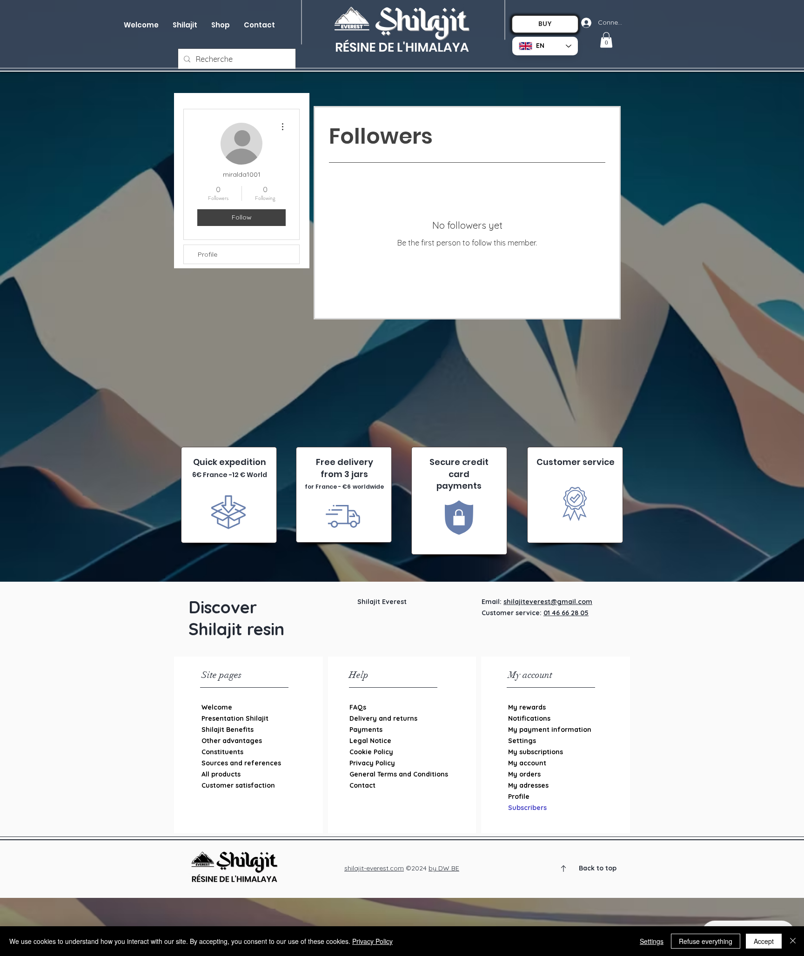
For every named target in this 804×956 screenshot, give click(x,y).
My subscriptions (535, 752)
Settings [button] (651, 941)
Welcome (216, 707)
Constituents (222, 752)
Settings (522, 741)
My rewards (527, 707)
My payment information (549, 729)
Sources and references (241, 763)
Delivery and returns (383, 718)
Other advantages (231, 741)
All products (221, 774)
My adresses (528, 785)
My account (527, 763)
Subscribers (527, 807)
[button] (220, 25)
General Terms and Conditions (397, 774)
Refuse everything (705, 941)
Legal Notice (370, 741)
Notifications (529, 718)
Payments (365, 729)
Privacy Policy (372, 763)
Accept (764, 941)
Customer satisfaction (238, 785)
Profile (207, 254)
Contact (362, 785)
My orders (524, 774)
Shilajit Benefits (227, 729)
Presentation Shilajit (234, 718)
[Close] (792, 941)
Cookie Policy (371, 752)
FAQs (357, 707)
